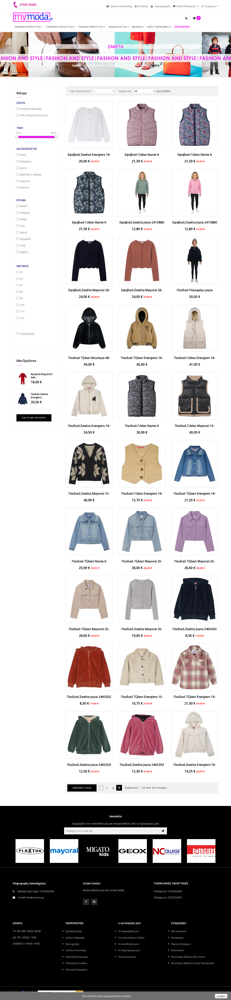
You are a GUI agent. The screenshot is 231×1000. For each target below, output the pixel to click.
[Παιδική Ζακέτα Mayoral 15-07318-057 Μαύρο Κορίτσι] (89, 463)
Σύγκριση (210, 6)
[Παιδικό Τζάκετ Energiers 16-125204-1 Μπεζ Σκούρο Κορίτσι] (141, 328)
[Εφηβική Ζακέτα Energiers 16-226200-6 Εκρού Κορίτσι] (89, 124)
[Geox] (132, 851)
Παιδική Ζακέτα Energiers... (39, 395)
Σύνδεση (143, 6)
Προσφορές (177, 937)
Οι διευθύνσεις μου (128, 944)
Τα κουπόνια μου (127, 956)
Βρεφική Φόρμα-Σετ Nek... (42, 375)
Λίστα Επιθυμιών (186, 6)
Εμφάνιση (125, 91)
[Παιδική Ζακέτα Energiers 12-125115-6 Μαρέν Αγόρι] (22, 398)
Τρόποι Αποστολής (121, 6)
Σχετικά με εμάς (74, 931)
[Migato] (98, 851)
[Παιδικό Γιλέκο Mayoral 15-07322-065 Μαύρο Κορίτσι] (194, 395)
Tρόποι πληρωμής (75, 937)
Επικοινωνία (177, 950)
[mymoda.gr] (33, 15)
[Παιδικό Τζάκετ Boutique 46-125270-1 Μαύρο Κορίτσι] (89, 328)
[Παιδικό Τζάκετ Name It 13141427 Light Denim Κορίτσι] (89, 531)
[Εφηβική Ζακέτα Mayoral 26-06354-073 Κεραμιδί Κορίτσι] (141, 260)
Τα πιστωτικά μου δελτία (131, 937)
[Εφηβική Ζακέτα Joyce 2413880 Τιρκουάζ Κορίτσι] (141, 192)
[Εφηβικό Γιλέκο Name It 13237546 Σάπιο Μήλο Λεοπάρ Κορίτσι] (141, 124)
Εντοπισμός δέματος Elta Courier (188, 956)
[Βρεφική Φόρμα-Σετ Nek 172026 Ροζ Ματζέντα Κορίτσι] (22, 378)
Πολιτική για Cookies (76, 963)
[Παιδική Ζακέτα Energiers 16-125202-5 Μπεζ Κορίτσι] (89, 395)
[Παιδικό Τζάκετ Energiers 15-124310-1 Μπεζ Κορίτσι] (141, 666)
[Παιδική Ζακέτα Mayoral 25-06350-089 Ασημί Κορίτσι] (141, 599)
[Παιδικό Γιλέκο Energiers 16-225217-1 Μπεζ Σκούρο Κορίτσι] (141, 463)
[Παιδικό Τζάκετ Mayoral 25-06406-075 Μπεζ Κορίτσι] (89, 599)
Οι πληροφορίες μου (129, 950)
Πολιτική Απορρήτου (77, 969)
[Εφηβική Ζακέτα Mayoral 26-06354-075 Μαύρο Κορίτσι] (89, 260)
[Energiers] (201, 851)
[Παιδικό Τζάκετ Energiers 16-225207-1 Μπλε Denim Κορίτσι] (194, 463)
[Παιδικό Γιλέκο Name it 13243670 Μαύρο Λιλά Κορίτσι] (141, 395)
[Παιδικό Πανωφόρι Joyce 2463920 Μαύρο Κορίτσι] (194, 260)
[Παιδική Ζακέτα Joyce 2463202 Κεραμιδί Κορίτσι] (89, 666)
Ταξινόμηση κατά (80, 91)
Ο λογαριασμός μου (129, 923)
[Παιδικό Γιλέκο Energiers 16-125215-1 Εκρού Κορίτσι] (194, 328)
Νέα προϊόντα (26, 361)
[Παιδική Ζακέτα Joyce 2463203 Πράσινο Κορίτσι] (89, 734)
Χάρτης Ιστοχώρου (181, 944)
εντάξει (221, 996)
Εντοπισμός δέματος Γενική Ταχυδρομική (192, 963)
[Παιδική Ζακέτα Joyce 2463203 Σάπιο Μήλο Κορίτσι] (141, 734)
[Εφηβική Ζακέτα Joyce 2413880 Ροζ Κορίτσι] (194, 192)
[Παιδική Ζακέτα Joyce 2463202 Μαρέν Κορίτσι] (194, 599)
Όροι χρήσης (72, 944)
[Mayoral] (64, 851)
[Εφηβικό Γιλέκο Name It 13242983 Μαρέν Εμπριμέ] (89, 192)
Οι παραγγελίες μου (128, 931)
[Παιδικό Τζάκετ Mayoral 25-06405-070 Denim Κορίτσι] (141, 531)
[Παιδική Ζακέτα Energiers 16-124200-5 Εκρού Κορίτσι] (194, 734)
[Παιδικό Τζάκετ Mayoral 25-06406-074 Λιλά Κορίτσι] (194, 531)
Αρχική (76, 65)
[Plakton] (29, 851)
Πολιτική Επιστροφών (77, 956)
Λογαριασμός (162, 6)
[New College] (166, 851)
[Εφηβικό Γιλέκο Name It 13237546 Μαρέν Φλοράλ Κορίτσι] (194, 124)
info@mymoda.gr (35, 897)
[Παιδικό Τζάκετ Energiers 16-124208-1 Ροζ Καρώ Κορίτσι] (194, 666)
